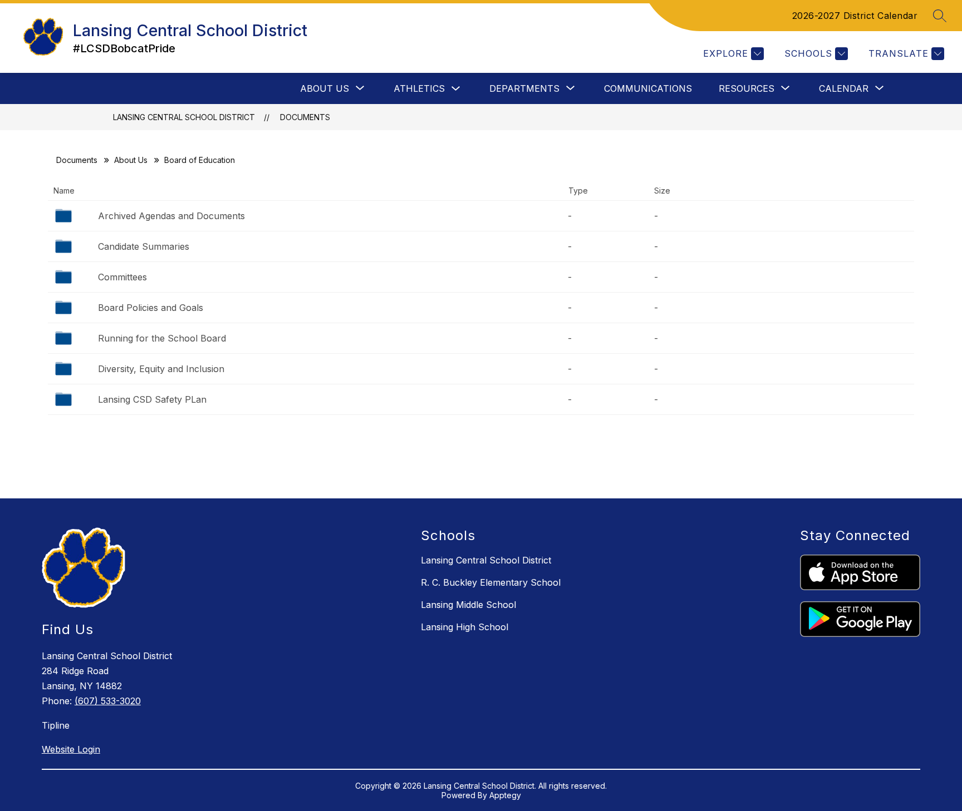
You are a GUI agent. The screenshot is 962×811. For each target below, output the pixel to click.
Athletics (419, 88)
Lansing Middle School (468, 604)
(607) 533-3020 (108, 700)
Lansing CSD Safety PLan (152, 399)
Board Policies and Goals (150, 307)
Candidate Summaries (143, 246)
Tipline (56, 725)
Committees (122, 277)
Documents (305, 117)
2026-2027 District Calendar (855, 15)
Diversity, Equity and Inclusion (161, 368)
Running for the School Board (162, 338)
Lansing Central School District (184, 117)
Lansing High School (464, 626)
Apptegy (505, 795)
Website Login (71, 749)
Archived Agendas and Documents (171, 215)
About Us (131, 160)
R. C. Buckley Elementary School (491, 582)
